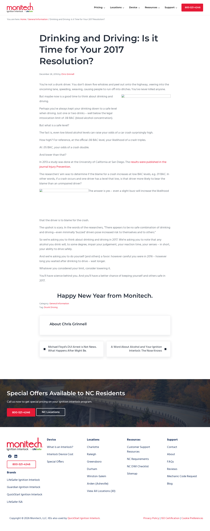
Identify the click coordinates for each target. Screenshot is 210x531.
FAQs (170, 461)
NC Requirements (138, 459)
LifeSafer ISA (15, 502)
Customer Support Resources (138, 449)
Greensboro (94, 461)
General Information (59, 304)
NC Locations (51, 412)
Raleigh (91, 454)
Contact (172, 447)
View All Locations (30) (101, 491)
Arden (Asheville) (97, 483)
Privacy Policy (151, 518)
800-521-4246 (21, 412)
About (171, 454)
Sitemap (132, 473)
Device (51, 439)
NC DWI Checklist (138, 466)
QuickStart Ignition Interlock (24, 494)
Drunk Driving (51, 307)
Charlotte (93, 447)
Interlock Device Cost (60, 454)
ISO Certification (170, 518)
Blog (170, 483)
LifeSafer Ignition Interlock (23, 480)
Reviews (172, 469)
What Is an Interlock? (60, 447)
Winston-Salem (96, 476)
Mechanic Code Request (182, 476)
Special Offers (55, 461)
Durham (92, 469)
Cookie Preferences (192, 518)
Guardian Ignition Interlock (23, 487)
